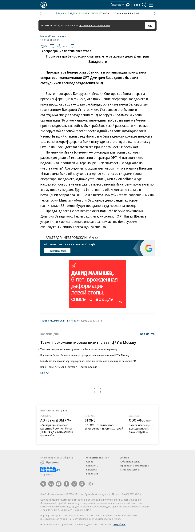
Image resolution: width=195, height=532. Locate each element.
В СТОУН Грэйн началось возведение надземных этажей (104, 426)
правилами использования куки (94, 25)
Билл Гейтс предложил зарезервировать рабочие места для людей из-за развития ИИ (88, 361)
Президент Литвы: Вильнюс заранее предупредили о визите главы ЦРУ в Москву (84, 355)
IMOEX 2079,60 (99, 13)
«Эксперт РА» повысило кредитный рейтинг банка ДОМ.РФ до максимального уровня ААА (56, 430)
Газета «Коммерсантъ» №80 (58, 320)
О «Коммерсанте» (97, 457)
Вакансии (92, 473)
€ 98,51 (71, 13)
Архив (89, 461)
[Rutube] (74, 484)
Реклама (91, 469)
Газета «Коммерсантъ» (53, 36)
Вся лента (147, 334)
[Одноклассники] (66, 484)
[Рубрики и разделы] (151, 5)
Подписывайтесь (57, 250)
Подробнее (119, 524)
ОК (150, 25)
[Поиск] (144, 5)
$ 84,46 (60, 13)
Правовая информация (134, 465)
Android (124, 457)
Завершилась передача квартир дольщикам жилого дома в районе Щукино (148, 428)
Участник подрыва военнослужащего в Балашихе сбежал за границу (78, 349)
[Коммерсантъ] (43, 5)
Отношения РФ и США (127, 13)
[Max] (82, 484)
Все (65, 410)
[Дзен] (59, 484)
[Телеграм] (43, 484)
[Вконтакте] (51, 484)
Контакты (92, 465)
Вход (137, 4)
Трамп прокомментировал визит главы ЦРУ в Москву (88, 342)
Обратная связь (130, 461)
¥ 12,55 (83, 13)
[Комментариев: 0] (52, 46)
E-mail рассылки (130, 469)
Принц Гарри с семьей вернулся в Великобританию (68, 367)
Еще (42, 372)
